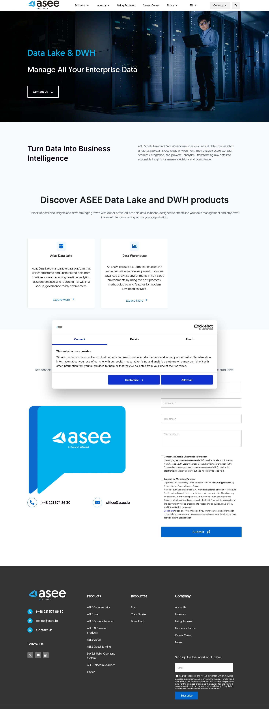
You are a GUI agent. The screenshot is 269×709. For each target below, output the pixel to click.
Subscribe (186, 695)
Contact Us (219, 5)
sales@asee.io (210, 514)
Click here (169, 510)
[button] (236, 5)
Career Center (151, 5)
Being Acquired (126, 5)
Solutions (80, 5)
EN (191, 5)
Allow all (186, 379)
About (170, 5)
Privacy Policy (220, 686)
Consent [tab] (79, 339)
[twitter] (30, 655)
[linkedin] (46, 655)
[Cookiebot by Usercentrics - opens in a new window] (197, 327)
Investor (101, 5)
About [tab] (189, 339)
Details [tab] (134, 339)
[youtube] (38, 655)
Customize (132, 379)
